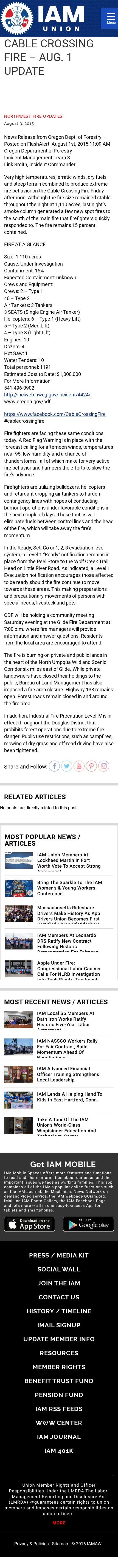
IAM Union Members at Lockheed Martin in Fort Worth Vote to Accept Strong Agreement (69, 863)
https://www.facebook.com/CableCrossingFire (55, 414)
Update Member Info (59, 1339)
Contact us (59, 1297)
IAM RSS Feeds (59, 1408)
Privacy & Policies (31, 1544)
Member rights (59, 1367)
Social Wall (59, 1269)
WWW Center (59, 1422)
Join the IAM (59, 1283)
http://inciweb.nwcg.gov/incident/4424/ (47, 395)
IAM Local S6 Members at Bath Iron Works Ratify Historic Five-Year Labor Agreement (65, 1022)
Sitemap (60, 1544)
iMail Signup (59, 1325)
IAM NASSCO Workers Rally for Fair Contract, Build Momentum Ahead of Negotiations (67, 1049)
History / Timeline (59, 1311)
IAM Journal (59, 1436)
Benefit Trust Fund (59, 1381)
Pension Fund (59, 1394)
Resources (59, 1353)
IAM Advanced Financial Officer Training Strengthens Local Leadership (68, 1074)
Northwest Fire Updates (33, 116)
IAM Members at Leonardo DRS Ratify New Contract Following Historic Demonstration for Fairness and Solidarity (67, 947)
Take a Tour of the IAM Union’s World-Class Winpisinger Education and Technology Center (66, 1128)
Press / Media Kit (59, 1255)
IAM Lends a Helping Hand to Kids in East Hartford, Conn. (69, 1097)
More (59, 1523)
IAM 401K (59, 1450)
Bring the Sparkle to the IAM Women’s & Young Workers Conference (69, 888)
